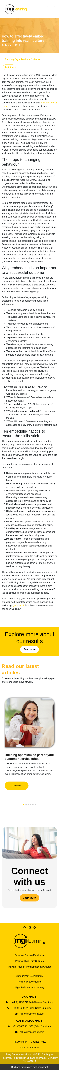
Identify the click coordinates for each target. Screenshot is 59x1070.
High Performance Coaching (29, 987)
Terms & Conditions (30, 1047)
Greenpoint (42, 1067)
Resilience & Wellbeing (30, 981)
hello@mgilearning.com (32, 1014)
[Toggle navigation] (51, 9)
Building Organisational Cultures (22, 59)
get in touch (18, 605)
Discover (16, 785)
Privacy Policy (20, 1042)
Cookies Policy (38, 1042)
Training (9, 67)
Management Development (29, 976)
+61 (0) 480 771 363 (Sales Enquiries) (31, 1026)
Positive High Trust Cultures (29, 961)
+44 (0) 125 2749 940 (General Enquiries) (31, 1002)
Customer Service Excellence (29, 955)
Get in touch (29, 898)
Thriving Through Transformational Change (29, 967)
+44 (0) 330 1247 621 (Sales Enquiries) (32, 1008)
